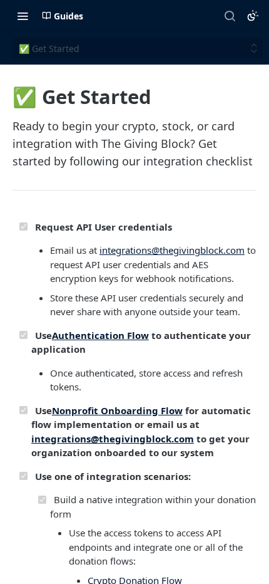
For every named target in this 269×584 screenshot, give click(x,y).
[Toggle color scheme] (253, 16)
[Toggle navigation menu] (23, 16)
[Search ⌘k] (230, 16)
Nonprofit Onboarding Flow (117, 410)
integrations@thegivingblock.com (172, 250)
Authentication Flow (100, 335)
